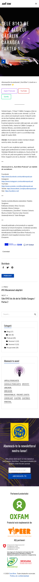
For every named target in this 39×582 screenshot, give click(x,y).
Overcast (8, 398)
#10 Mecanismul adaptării (12, 290)
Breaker (8, 391)
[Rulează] (4, 62)
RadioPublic (10, 394)
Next (4, 295)
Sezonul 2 (12, 344)
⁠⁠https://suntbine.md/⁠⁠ (12, 191)
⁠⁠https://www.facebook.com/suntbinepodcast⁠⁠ (17, 176)
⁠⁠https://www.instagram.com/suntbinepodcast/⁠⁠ (17, 181)
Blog (8, 332)
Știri (9, 335)
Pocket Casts (23, 394)
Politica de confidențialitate (19, 576)
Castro (17, 398)
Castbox (26, 398)
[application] (20, 62)
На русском (11, 347)
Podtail (8, 401)
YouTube (23, 91)
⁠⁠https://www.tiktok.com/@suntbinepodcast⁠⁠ (21, 188)
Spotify (6, 96)
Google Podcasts (12, 384)
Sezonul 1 (12, 341)
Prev (5, 287)
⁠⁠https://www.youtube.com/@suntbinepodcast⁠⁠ (17, 186)
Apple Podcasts (9, 91)
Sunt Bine (12, 573)
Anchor (7, 387)
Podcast (4, 54)
